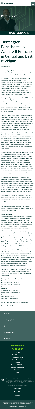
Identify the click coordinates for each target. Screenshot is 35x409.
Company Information (17, 357)
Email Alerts (8, 313)
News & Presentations (17, 355)
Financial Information (17, 359)
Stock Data (17, 362)
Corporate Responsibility (17, 367)
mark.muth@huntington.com (9, 298)
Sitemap (7, 338)
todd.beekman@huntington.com (10, 292)
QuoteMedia (19, 402)
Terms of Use (17, 392)
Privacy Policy (17, 388)
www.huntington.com (7, 82)
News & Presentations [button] (19, 33)
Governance (17, 369)
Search (17, 372)
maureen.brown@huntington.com (11, 284)
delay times (20, 403)
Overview (17, 352)
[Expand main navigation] (33, 4)
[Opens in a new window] (13, 348)
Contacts (7, 326)
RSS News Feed (9, 332)
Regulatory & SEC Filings (17, 364)
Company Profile (9, 320)
